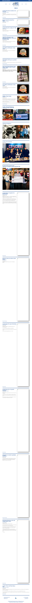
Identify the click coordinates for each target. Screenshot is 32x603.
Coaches (9, 196)
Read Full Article (4, 17)
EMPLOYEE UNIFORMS (6, 0)
